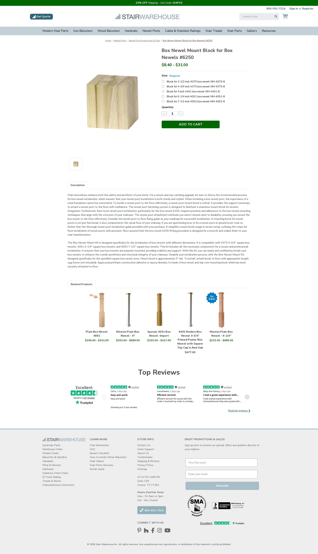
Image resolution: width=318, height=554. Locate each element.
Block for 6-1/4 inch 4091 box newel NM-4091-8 (196, 96)
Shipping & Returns (148, 461)
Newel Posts (151, 31)
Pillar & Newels (51, 465)
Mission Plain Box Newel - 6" (127, 334)
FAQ (92, 449)
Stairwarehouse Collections (58, 485)
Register (307, 8)
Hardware (48, 469)
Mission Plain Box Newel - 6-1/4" (221, 334)
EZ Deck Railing (51, 477)
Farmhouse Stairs (52, 449)
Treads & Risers (51, 481)
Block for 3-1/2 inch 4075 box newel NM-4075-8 (196, 81)
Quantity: (168, 107)
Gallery (252, 31)
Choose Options (97, 313)
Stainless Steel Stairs (55, 473)
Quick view (97, 306)
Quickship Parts (51, 445)
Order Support (145, 449)
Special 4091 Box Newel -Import (159, 334)
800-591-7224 (275, 8)
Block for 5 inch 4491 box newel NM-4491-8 (193, 91)
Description (78, 185)
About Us (143, 453)
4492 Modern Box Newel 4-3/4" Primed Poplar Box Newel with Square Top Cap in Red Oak (190, 339)
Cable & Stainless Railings (183, 31)
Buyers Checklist (99, 453)
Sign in (293, 8)
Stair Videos (97, 461)
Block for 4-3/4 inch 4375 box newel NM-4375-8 (196, 86)
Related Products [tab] (81, 284)
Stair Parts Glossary (101, 465)
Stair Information (99, 445)
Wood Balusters (109, 31)
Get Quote (43, 16)
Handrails (131, 31)
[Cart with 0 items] (285, 16)
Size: (171, 75)
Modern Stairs (50, 453)
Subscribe (222, 485)
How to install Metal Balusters (108, 457)
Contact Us (143, 445)
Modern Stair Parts (55, 31)
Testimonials (145, 457)
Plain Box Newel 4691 (97, 334)
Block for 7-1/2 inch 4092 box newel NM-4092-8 (196, 101)
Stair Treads (214, 31)
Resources (269, 31)
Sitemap (142, 469)
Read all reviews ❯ (239, 411)
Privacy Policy (145, 465)
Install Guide (97, 469)
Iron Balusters (83, 31)
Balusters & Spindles (54, 457)
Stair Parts (234, 31)
